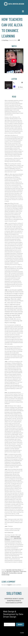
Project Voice (23, 571)
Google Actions (15, 571)
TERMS (22, 632)
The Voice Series (13, 573)
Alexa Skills (9, 570)
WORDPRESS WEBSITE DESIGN (14, 598)
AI (5, 571)
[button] (20, 624)
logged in (9, 584)
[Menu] (23, 11)
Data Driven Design (16, 570)
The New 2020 (5, 573)
